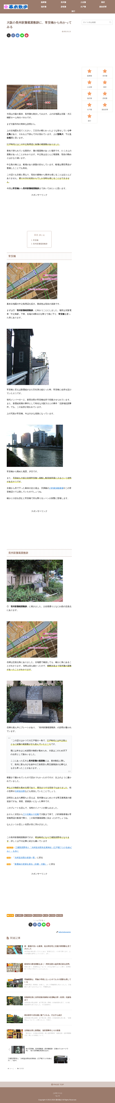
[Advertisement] (39, 61)
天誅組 (53, 915)
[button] (110, 22)
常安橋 (35, 240)
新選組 (60, 915)
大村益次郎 (20, 791)
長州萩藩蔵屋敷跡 (40, 244)
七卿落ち (20, 915)
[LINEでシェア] (22, 35)
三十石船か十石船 (31, 814)
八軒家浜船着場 (56, 488)
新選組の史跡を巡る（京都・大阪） (31, 864)
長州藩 (11, 915)
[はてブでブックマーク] (18, 35)
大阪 (46, 915)
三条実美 (28, 915)
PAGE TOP (58, 1084)
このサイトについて (57, 1094)
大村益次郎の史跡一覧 (25, 857)
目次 (36, 235)
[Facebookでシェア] (13, 35)
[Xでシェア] (9, 35)
